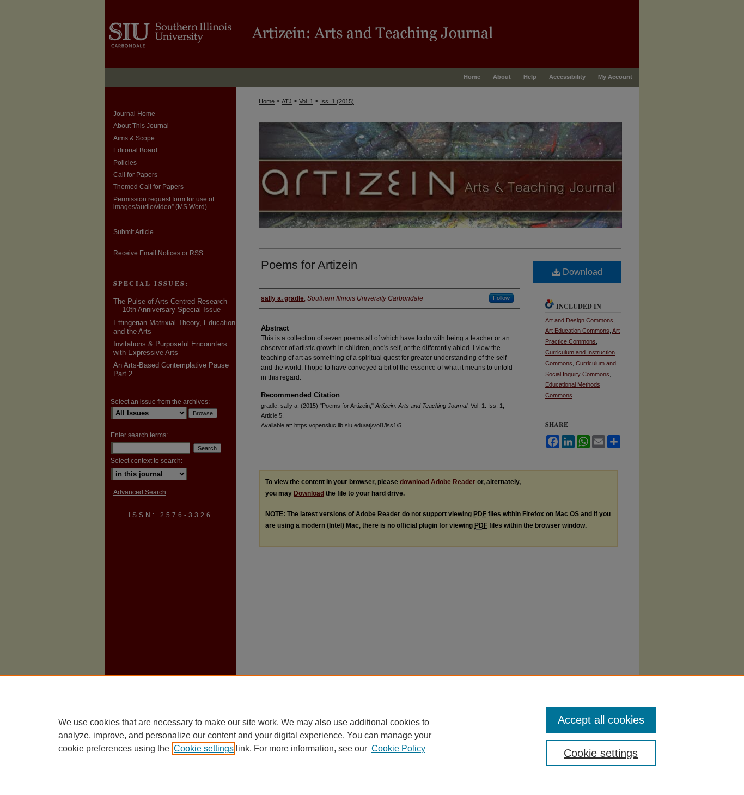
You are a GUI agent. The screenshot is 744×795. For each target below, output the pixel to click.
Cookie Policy (398, 748)
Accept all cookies (601, 720)
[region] (372, 735)
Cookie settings (204, 748)
